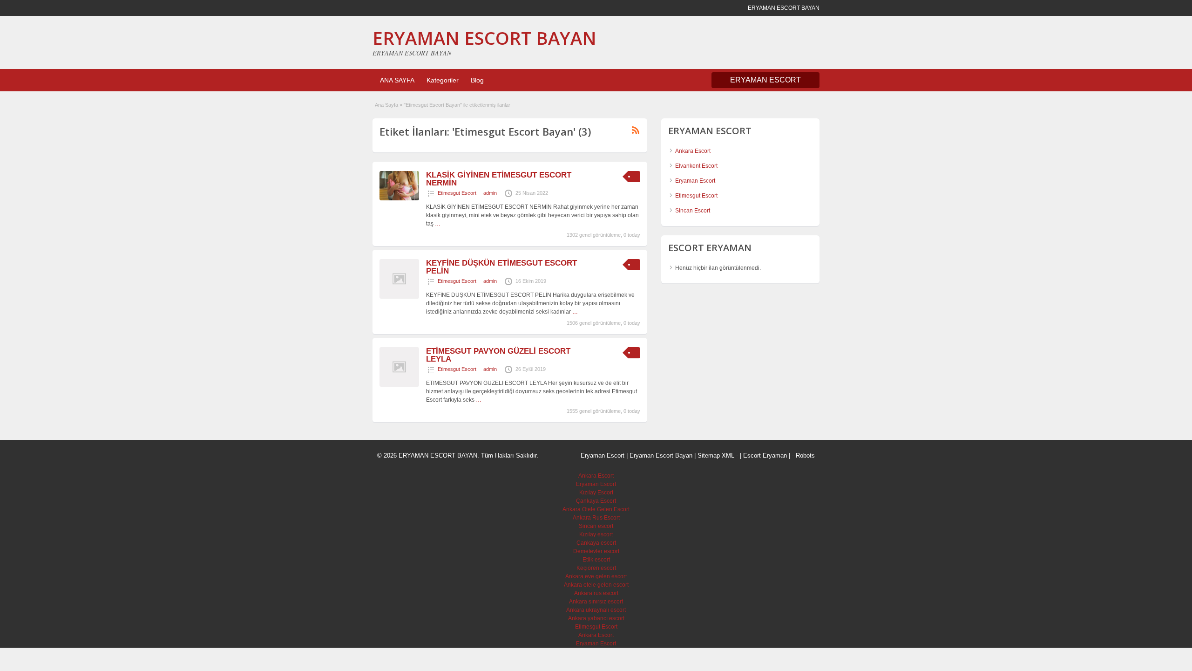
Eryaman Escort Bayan (661, 455)
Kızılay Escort (596, 492)
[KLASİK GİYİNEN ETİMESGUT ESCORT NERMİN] (399, 198)
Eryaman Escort (695, 181)
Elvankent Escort (696, 166)
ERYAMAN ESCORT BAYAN (484, 38)
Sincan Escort (692, 210)
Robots (805, 455)
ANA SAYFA (397, 80)
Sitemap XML (716, 455)
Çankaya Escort (596, 501)
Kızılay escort (596, 534)
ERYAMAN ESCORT (765, 80)
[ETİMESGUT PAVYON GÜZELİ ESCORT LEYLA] (399, 385)
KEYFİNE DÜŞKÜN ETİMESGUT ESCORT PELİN (501, 267)
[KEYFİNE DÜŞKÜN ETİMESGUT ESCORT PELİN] (399, 297)
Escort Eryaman (765, 455)
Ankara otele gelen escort (596, 585)
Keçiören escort (596, 568)
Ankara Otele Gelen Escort (596, 509)
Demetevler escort (596, 551)
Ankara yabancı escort (596, 618)
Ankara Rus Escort (596, 517)
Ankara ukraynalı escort (596, 610)
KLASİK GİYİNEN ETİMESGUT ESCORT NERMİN (498, 179)
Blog (477, 80)
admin (490, 193)
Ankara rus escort (596, 593)
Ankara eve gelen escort (596, 576)
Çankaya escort (596, 543)
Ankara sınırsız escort (596, 601)
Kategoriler (443, 80)
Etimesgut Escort (457, 193)
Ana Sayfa (386, 105)
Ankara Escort (693, 151)
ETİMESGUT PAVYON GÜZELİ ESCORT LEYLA (498, 355)
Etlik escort (596, 559)
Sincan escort (596, 526)
